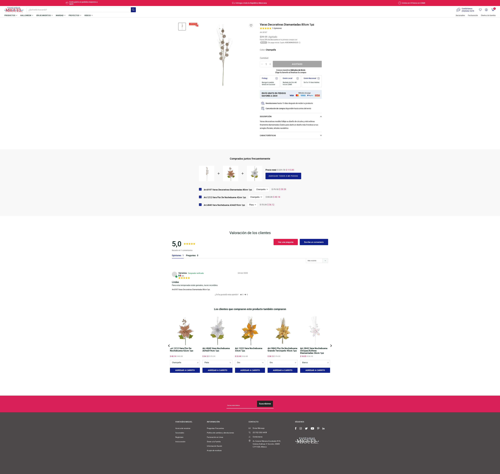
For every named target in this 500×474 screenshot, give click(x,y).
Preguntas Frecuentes (215, 428)
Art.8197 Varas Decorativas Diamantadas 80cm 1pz (191, 289)
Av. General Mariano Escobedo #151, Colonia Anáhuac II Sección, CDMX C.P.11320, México (267, 444)
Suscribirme (265, 404)
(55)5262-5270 (468, 11)
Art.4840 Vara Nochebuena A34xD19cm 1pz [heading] (216, 349)
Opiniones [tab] (176, 255)
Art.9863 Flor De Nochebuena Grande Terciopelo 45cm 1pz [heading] (282, 349)
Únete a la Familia (214, 441)
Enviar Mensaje (258, 428)
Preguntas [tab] (191, 255)
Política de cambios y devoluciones (220, 433)
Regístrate (179, 437)
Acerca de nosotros (182, 428)
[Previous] (169, 346)
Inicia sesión (180, 441)
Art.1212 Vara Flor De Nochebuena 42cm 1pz (225, 197)
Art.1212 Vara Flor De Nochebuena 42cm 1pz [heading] (181, 349)
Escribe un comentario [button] (314, 242)
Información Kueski (214, 446)
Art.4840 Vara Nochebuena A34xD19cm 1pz (224, 205)
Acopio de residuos (214, 450)
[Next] (331, 346)
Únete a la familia (488, 15)
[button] (241, 294)
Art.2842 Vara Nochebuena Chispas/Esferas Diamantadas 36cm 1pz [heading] (313, 350)
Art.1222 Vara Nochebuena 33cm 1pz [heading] (248, 349)
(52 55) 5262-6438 (260, 432)
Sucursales (460, 15)
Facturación (473, 15)
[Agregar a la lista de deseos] (251, 25)
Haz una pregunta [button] (285, 242)
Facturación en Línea (215, 437)
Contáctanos (257, 437)
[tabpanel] (221, 55)
